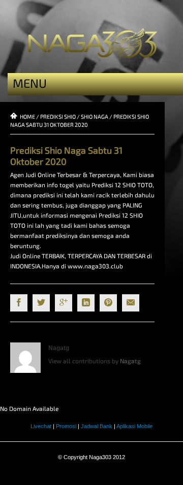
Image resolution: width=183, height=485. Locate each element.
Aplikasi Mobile (134, 426)
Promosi (66, 426)
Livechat (40, 426)
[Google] (63, 302)
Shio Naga (94, 116)
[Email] (130, 302)
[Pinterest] (108, 302)
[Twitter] (41, 302)
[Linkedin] (86, 302)
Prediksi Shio (58, 116)
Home (27, 116)
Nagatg (58, 348)
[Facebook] (18, 302)
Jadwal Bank (96, 426)
